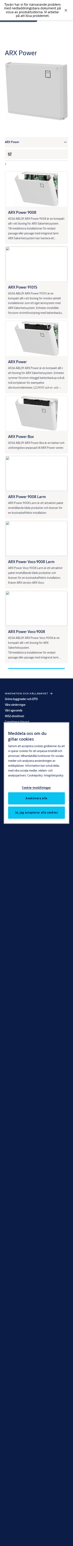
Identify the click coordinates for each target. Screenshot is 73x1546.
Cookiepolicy (35, 775)
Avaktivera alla (36, 798)
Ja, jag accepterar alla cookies (36, 812)
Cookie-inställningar (36, 787)
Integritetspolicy (53, 775)
